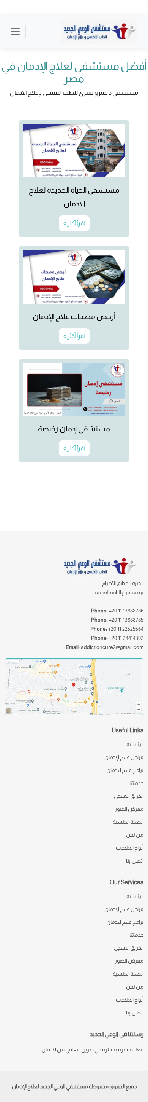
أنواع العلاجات (129, 847)
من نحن (134, 834)
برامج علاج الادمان (124, 770)
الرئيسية (134, 744)
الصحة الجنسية (128, 822)
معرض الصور (129, 809)
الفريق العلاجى (128, 796)
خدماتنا (136, 783)
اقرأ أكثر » (74, 223)
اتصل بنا (134, 860)
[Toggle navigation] (15, 31)
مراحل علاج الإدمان (123, 757)
